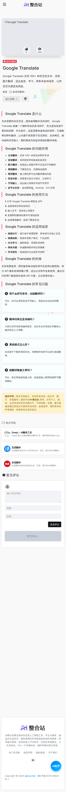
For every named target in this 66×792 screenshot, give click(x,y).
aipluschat (30, 775)
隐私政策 (40, 752)
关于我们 (52, 752)
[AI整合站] (33, 4)
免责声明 (27, 752)
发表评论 (54, 524)
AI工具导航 (14, 752)
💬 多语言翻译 (10, 61)
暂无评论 (12, 475)
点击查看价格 (45, 275)
